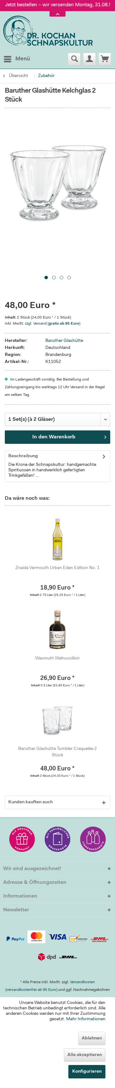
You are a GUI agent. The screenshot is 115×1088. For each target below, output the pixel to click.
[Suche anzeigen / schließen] (74, 59)
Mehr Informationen (85, 1019)
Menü (22, 59)
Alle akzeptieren (84, 1055)
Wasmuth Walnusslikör (57, 658)
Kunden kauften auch (30, 802)
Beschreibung (23, 456)
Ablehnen (92, 1038)
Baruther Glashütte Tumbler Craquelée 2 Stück (57, 752)
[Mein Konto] (89, 59)
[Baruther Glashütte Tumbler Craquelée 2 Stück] (57, 720)
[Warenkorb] (104, 59)
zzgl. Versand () (52, 324)
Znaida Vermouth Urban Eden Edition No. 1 (57, 568)
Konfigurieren (87, 1071)
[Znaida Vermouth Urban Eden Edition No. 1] (57, 539)
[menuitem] (16, 59)
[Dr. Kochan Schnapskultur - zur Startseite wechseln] (48, 31)
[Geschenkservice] (21, 839)
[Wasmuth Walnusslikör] (57, 629)
